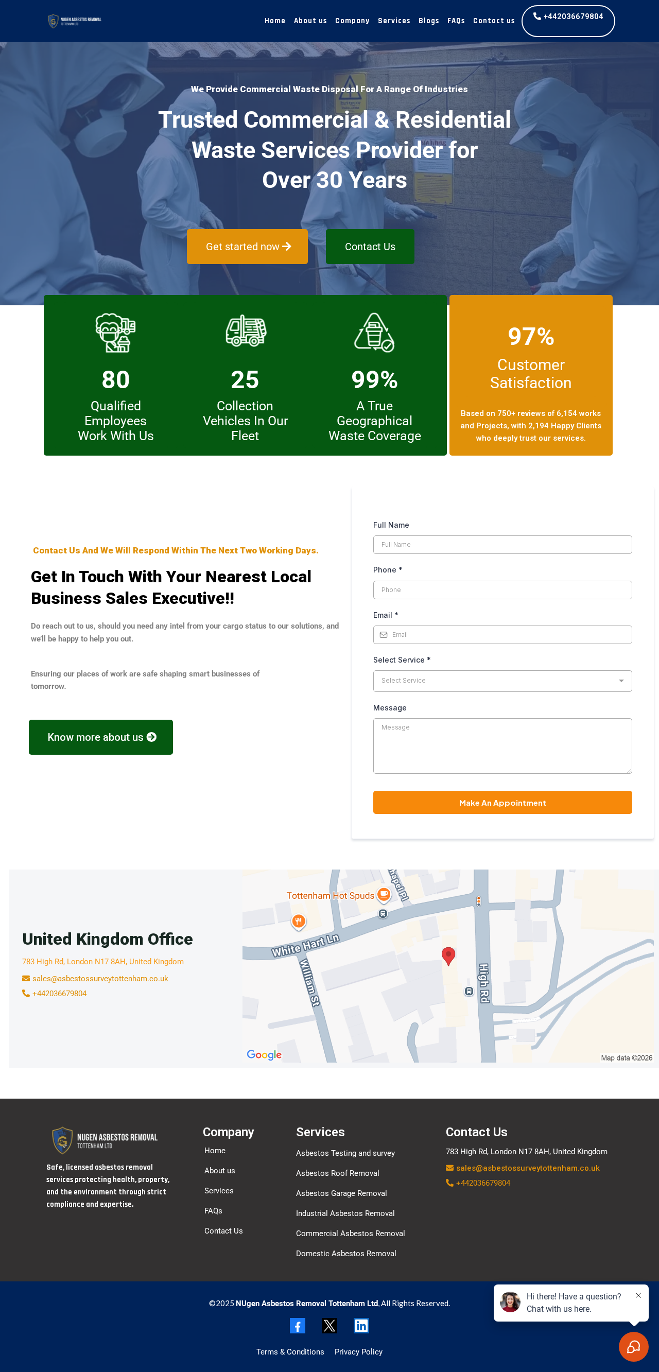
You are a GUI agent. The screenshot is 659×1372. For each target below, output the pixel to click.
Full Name (391, 524)
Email (385, 615)
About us (310, 21)
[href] (448, 966)
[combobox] (502, 681)
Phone (388, 569)
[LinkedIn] (361, 1326)
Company (352, 21)
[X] (329, 1326)
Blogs (429, 21)
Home (275, 21)
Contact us (494, 21)
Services (394, 21)
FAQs (456, 21)
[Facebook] (298, 1326)
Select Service (402, 659)
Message (390, 707)
